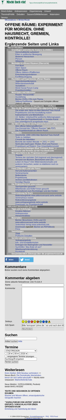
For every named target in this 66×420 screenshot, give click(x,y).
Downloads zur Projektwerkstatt (29, 204)
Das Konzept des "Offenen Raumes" (31, 128)
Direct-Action (6, 11)
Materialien (55, 14)
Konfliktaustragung (23, 77)
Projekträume (21, 177)
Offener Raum (21, 70)
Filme (17, 229)
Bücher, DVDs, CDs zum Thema (29, 99)
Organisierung (35, 11)
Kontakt (33, 416)
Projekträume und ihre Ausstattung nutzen (33, 113)
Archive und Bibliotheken (26, 180)
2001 (44, 142)
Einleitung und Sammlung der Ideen (20, 409)
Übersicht (43, 63)
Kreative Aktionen (23, 211)
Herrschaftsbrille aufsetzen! (27, 52)
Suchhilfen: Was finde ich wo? (28, 247)
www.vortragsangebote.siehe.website (31, 202)
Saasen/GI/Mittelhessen (37, 14)
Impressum (40, 416)
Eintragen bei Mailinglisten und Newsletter (33, 245)
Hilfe (20, 341)
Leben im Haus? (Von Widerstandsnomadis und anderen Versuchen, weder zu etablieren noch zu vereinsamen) (36, 164)
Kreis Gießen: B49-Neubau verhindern (21, 373)
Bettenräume (21, 175)
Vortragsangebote (23, 240)
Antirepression (21, 11)
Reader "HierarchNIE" (24, 95)
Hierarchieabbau (22, 216)
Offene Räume (24, 20)
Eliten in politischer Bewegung (28, 54)
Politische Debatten (23, 236)
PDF (53, 128)
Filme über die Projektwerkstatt (28, 119)
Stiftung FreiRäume (23, 101)
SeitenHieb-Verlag (23, 225)
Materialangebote (23, 195)
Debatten (21, 14)
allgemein (57, 124)
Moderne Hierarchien (24, 57)
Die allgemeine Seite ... (49, 108)
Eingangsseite (37, 106)
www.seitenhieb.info (40, 225)
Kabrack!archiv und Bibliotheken (29, 115)
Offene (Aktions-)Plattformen (27, 72)
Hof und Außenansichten (26, 171)
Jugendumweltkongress (25, 81)
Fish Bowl (19, 65)
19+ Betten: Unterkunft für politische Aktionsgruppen (37, 117)
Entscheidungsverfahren (26, 74)
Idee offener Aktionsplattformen (28, 126)
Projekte (19, 155)
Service (4, 17)
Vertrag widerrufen (33, 419)
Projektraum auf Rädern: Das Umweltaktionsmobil (37, 146)
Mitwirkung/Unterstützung (26, 249)
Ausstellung (20, 97)
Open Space (20, 68)
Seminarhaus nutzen (24, 198)
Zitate (17, 233)
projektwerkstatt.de (54, 254)
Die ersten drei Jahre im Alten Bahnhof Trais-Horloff (37, 110)
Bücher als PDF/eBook (44, 227)
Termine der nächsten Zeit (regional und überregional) (38, 157)
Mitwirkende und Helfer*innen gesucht (32, 189)
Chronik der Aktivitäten (25, 139)
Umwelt (47, 11)
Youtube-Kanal (51, 119)
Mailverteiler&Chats (23, 380)
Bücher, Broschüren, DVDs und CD (30, 220)
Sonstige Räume (22, 182)
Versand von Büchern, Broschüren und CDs (34, 160)
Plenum (18, 59)
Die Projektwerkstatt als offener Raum (31, 130)
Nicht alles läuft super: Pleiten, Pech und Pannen (36, 144)
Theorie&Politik (7, 14)
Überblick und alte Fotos (29, 169)
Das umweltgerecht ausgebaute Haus (31, 121)
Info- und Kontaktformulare (26, 242)
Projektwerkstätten (23, 90)
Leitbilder (48, 50)
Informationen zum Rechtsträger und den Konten (36, 191)
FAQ (47, 416)
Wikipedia (19, 61)
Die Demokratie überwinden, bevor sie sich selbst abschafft (23, 376)
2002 (52, 142)
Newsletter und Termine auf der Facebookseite (33, 151)
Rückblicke (20, 251)
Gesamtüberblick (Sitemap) (24, 254)
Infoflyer (51, 106)
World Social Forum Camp (26, 88)
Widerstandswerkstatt (24, 83)
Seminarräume (21, 173)
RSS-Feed (54, 416)
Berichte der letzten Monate (27, 142)
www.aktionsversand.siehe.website (46, 195)
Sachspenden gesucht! (25, 186)
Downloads (20, 227)
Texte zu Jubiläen (23, 137)
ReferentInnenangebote (25, 200)
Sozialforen (20, 86)
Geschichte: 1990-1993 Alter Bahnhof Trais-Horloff (37, 135)
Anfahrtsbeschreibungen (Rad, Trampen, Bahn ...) (34, 148)
